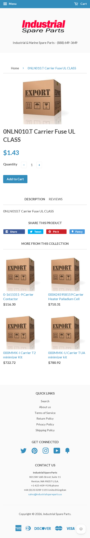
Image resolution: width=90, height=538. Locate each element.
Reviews (56, 199)
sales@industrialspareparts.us (45, 494)
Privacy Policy (45, 424)
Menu (12, 3)
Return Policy (45, 418)
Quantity (10, 164)
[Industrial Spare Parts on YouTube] (57, 450)
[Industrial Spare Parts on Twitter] (23, 450)
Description (34, 199)
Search (45, 401)
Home (15, 68)
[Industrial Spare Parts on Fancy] (67, 450)
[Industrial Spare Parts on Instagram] (45, 450)
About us (45, 407)
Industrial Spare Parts (57, 514)
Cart (83, 3)
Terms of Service (45, 413)
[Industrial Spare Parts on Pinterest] (34, 450)
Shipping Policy (45, 430)
